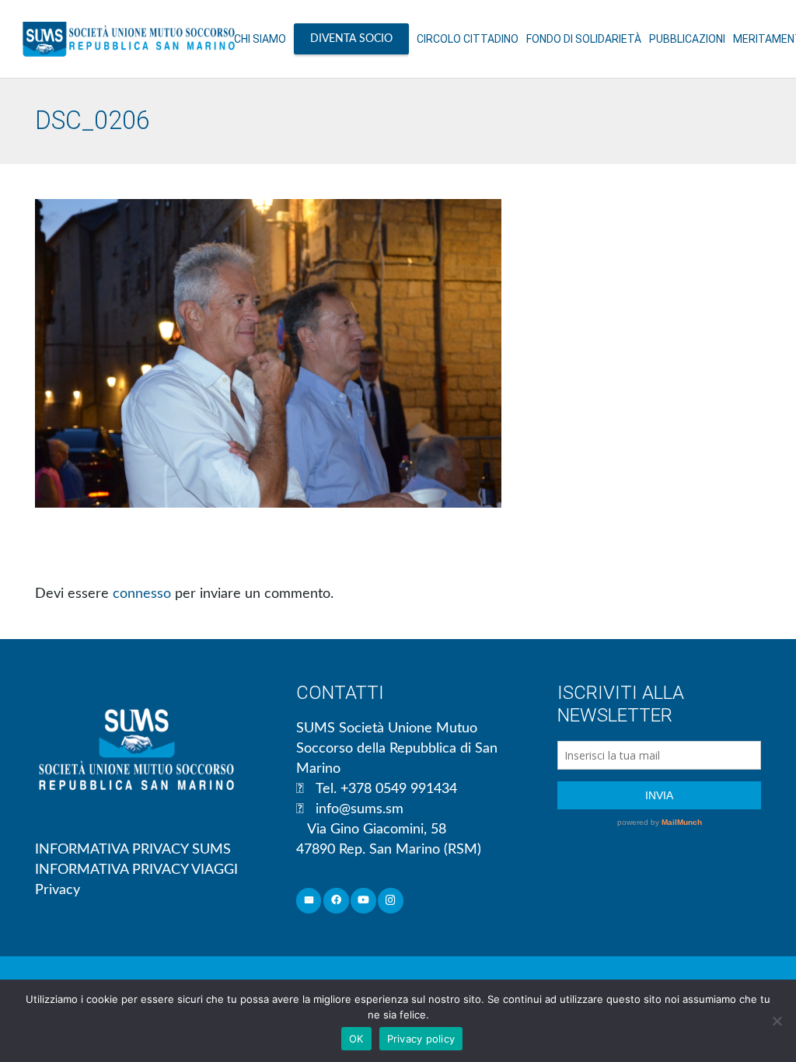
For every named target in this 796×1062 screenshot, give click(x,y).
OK (356, 1038)
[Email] (309, 901)
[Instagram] (390, 901)
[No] (776, 1021)
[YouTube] (363, 901)
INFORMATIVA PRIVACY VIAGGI (136, 870)
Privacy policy (421, 1038)
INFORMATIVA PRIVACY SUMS (133, 850)
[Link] (128, 39)
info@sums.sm (359, 809)
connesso (142, 594)
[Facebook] (336, 901)
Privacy (57, 890)
